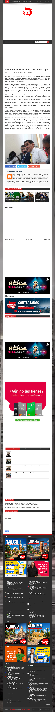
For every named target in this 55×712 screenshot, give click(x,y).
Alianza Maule (9, 672)
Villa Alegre (9, 601)
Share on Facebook (12, 166)
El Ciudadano (32, 687)
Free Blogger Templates (25, 709)
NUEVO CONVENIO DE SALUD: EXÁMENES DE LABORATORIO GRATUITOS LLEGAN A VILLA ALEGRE (16, 604)
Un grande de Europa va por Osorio (35, 674)
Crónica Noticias (10, 676)
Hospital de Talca (32, 592)
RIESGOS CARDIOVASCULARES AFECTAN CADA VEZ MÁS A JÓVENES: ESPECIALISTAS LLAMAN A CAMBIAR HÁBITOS (37, 594)
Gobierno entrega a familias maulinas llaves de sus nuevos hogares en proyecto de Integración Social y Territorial (15, 668)
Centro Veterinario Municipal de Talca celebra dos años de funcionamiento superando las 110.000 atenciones (15, 583)
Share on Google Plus (34, 166)
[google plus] (48, 1)
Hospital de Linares (33, 603)
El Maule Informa (10, 666)
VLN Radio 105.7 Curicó (11, 682)
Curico (22, 72)
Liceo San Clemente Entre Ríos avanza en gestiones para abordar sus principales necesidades (14, 689)
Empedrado (9, 607)
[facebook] (35, 1)
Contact (41, 709)
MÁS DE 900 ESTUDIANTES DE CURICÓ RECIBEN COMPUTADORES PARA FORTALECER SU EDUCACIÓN (14, 678)
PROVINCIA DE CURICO (28, 72)
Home (34, 709)
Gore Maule (31, 598)
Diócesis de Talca (32, 614)
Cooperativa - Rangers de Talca (13, 698)
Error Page (47, 709)
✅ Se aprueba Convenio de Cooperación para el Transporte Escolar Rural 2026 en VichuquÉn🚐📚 (15, 615)
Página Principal (28, 239)
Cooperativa (31, 677)
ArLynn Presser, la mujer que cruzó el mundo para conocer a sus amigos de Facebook (22, 507)
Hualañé (8, 592)
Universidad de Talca (33, 581)
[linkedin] (45, 1)
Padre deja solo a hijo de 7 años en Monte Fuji (37, 695)
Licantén (8, 596)
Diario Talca (9, 687)
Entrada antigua (47, 239)
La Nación (31, 682)
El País (30, 698)
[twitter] (37, 1)
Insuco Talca (31, 609)
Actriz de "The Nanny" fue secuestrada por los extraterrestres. (17, 505)
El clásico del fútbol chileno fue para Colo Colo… (15, 673)
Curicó (8, 587)
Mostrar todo (48, 704)
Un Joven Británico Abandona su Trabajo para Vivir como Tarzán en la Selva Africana (21, 504)
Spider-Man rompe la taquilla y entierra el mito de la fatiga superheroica (19, 501)
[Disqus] (27, 258)
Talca (8, 581)
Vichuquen (9, 613)
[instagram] (43, 1)
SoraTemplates (12, 709)
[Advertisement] (27, 29)
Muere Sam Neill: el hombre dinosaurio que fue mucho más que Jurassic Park (20, 503)
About (38, 709)
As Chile (30, 673)
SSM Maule (31, 586)
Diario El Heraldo (10, 693)
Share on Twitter (23, 166)
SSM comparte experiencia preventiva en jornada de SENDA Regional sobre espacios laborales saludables (38, 588)
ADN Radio (31, 667)
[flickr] (40, 1)
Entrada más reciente (9, 239)
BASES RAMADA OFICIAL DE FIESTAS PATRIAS (15, 593)
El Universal (31, 694)
